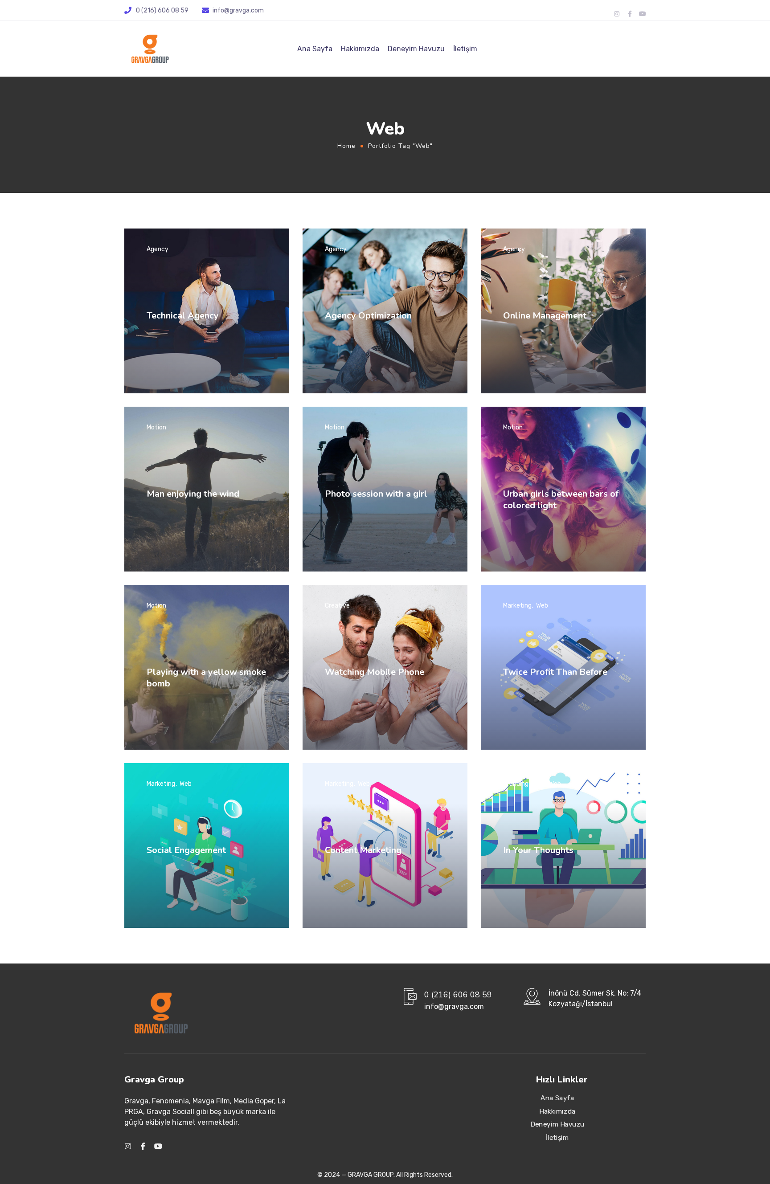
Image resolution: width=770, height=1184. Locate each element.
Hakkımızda (360, 49)
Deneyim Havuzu (416, 49)
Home (346, 146)
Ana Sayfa (314, 49)
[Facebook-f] (630, 14)
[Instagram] (617, 14)
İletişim (465, 49)
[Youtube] (642, 14)
